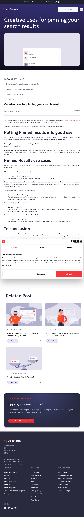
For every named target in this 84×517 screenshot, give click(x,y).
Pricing (6, 494)
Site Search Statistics (65, 481)
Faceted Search (63, 485)
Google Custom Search (66, 475)
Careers (7, 475)
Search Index (62, 472)
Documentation (36, 472)
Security (34, 497)
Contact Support (10, 481)
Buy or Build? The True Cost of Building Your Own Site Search (62, 334)
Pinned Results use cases (15, 94)
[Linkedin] (5, 508)
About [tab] (69, 247)
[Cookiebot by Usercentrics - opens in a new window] (73, 241)
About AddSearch (10, 472)
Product (7, 485)
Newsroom (35, 488)
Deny (15, 274)
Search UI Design (64, 491)
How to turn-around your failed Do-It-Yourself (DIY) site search (23, 334)
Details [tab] (42, 247)
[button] (81, 9)
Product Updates (10, 488)
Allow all (69, 274)
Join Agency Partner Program (14, 491)
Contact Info (8, 478)
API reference (36, 475)
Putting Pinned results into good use (19, 89)
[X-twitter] (12, 508)
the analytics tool (69, 120)
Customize (41, 274)
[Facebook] (9, 508)
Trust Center (35, 500)
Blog (32, 481)
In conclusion (11, 99)
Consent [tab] (14, 247)
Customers (34, 485)
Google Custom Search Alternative (21, 377)
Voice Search (62, 488)
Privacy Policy (36, 491)
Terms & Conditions (38, 494)
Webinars (34, 478)
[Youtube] (15, 508)
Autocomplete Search (65, 478)
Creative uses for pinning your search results (22, 84)
